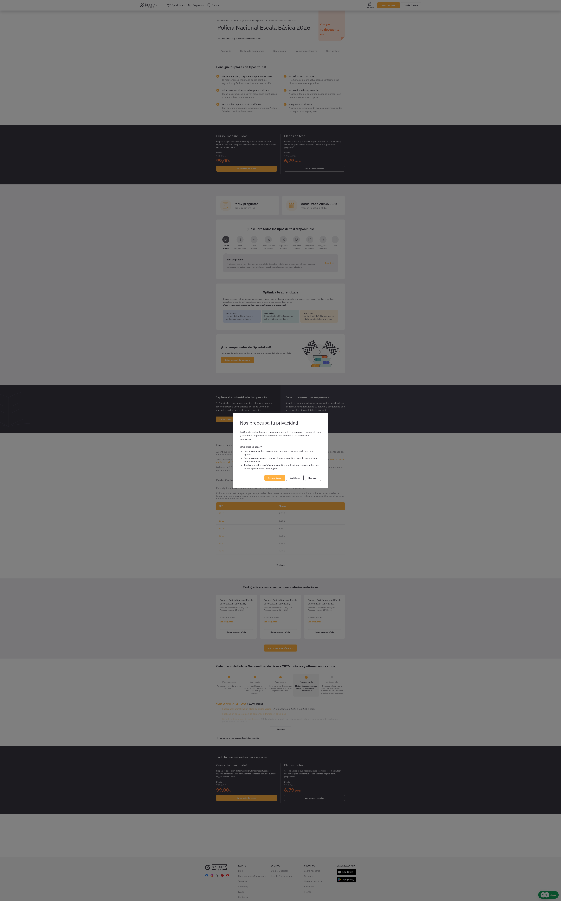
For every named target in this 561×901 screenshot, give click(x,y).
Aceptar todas (274, 478)
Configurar (295, 478)
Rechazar (312, 478)
